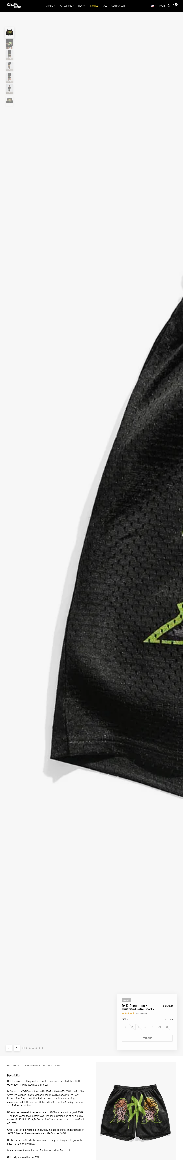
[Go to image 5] (36, 1048)
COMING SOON (118, 5)
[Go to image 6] (39, 1048)
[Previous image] (9, 1048)
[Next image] (17, 1048)
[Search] (169, 5)
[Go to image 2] (26, 1048)
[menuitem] (50, 6)
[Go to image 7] (42, 1048)
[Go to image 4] (33, 1048)
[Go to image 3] (30, 1048)
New (80, 5)
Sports (49, 5)
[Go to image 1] (24, 1048)
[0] (174, 5)
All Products (13, 1065)
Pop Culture (65, 5)
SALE (105, 5)
